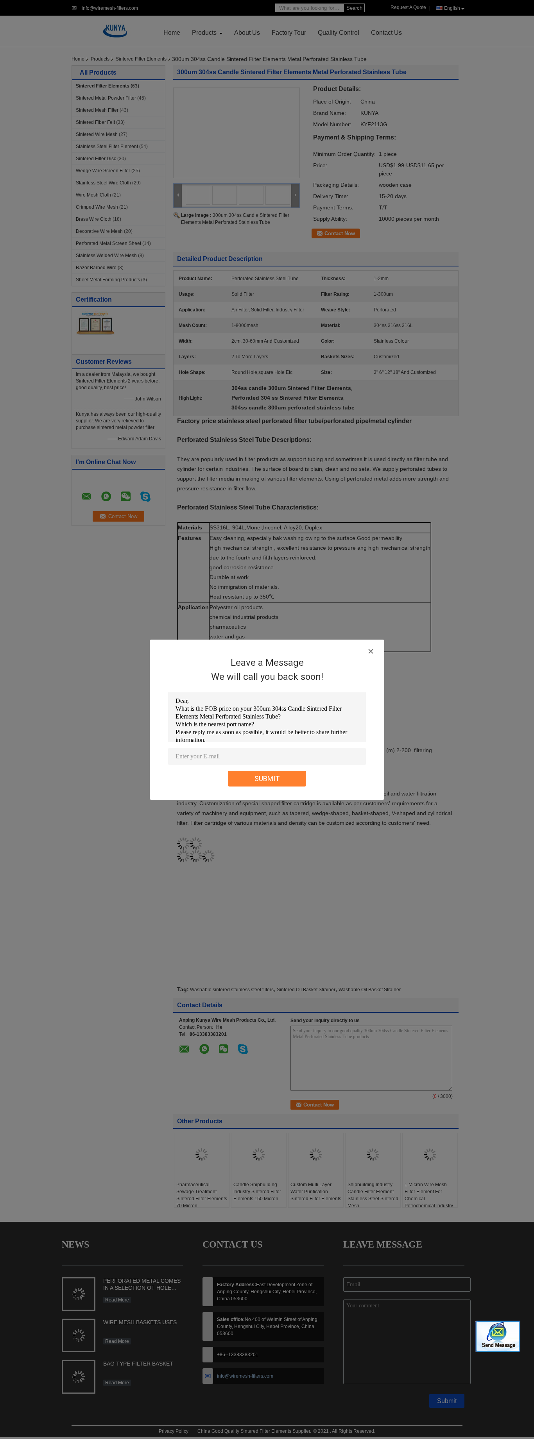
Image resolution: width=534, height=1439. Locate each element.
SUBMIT (267, 778)
